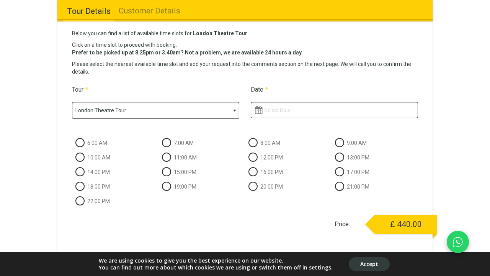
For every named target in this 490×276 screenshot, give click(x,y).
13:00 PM (358, 157)
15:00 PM (185, 172)
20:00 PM (271, 187)
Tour (80, 89)
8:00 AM (270, 143)
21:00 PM (358, 187)
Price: (342, 224)
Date (259, 89)
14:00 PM (98, 172)
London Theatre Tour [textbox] (100, 110)
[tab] (88, 11)
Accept (369, 264)
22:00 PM (98, 201)
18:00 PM (98, 187)
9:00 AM (357, 143)
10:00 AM (98, 157)
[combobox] (155, 110)
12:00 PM (271, 157)
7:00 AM (184, 143)
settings (320, 267)
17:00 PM (358, 172)
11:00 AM (185, 157)
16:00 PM (271, 172)
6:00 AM (97, 143)
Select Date (277, 110)
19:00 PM (185, 187)
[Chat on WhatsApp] (458, 242)
